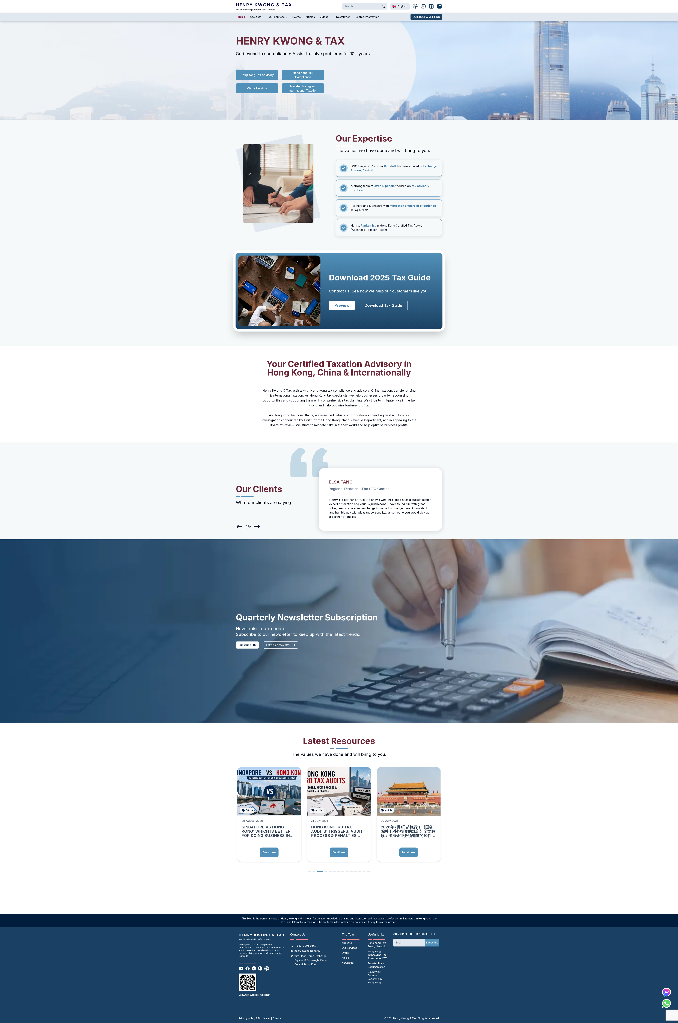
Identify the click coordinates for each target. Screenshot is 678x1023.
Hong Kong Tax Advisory (257, 75)
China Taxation (257, 88)
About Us (255, 16)
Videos (324, 16)
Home (241, 16)
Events (296, 16)
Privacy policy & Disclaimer (254, 1018)
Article (345, 957)
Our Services (277, 16)
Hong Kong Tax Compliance (303, 75)
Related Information (367, 16)
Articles (310, 16)
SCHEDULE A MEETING (426, 16)
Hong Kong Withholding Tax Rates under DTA (377, 955)
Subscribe (432, 942)
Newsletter (343, 16)
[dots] (309, 871)
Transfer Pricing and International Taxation (303, 88)
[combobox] (400, 6)
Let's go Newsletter (278, 644)
